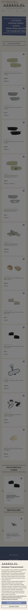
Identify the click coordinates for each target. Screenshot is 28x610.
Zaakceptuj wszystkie (14, 603)
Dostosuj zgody (14, 606)
